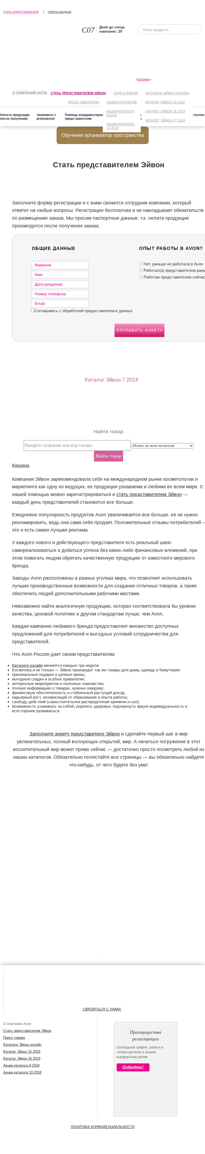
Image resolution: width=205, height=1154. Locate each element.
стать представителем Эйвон (149, 494)
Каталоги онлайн (27, 665)
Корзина (20, 465)
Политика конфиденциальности (103, 1127)
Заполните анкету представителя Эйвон (75, 734)
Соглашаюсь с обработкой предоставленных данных (83, 310)
